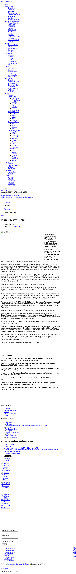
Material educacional (12, 29)
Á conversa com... (14, 20)
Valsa (14, 115)
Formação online (13, 23)
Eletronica (15, 138)
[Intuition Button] (44, 564)
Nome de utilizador (8, 530)
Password (5, 536)
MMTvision (8, 78)
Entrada (7, 202)
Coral (13, 108)
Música (6, 93)
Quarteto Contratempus (12, 432)
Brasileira (15, 158)
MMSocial (11, 76)
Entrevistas (11, 8)
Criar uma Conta (9, 560)
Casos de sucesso (11, 10)
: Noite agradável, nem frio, (12, 195)
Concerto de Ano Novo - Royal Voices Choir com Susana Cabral (26, 426)
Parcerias (7, 170)
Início (6, 4)
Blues (14, 123)
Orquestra (15, 120)
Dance (14, 140)
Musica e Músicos (7, 1)
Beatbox (14, 142)
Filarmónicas (16, 100)
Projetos (11, 31)
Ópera (14, 113)
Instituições (12, 172)
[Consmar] (17, 564)
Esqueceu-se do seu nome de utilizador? (9, 553)
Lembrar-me (8, 541)
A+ (2, 215)
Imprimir (7, 458)
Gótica (14, 145)
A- (5, 215)
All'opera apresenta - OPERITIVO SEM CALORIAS (21, 448)
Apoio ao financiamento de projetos (13, 39)
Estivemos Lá (12, 71)
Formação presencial (11, 25)
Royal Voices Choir (11, 429)
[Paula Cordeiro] (42, 564)
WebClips (11, 87)
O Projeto (11, 177)
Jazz (13, 125)
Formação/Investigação (12, 21)
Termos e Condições (11, 183)
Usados (10, 60)
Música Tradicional (10, 410)
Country (14, 155)
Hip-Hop (14, 132)
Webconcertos (13, 88)
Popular (14, 107)
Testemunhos (12, 13)
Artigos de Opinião (11, 17)
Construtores (12, 63)
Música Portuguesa (12, 96)
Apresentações (13, 83)
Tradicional (15, 98)
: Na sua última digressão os (17, 197)
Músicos (7, 43)
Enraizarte (8, 422)
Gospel (14, 153)
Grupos (10, 50)
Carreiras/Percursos (14, 15)
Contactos (11, 185)
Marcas (10, 174)
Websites (11, 167)
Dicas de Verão (9, 444)
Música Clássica (13, 112)
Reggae (14, 127)
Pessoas (11, 55)
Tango (14, 157)
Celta (13, 150)
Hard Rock (15, 135)
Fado (13, 105)
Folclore (14, 102)
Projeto (6, 175)
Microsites (11, 169)
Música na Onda (13, 122)
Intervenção (16, 110)
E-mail (6, 460)
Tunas (14, 103)
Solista (14, 118)
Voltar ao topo (5, 568)
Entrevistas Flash (14, 81)
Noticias (11, 68)
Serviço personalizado (13, 164)
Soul (13, 128)
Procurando (8, 53)
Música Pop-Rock (14, 130)
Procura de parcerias (11, 34)
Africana (14, 160)
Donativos (11, 180)
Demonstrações (13, 85)
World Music (12, 148)
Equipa (10, 179)
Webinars (11, 90)
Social (6, 66)
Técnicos (11, 65)
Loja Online (12, 61)
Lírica (13, 117)
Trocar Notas (8, 6)
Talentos (11, 46)
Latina (14, 152)
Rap (13, 133)
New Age (15, 147)
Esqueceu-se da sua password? (9, 549)
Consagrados (12, 48)
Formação (11, 56)
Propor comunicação (12, 74)
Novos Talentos (13, 45)
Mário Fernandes (10, 436)
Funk (13, 143)
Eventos (11, 70)
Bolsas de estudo (14, 36)
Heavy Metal (16, 137)
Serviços (11, 58)
